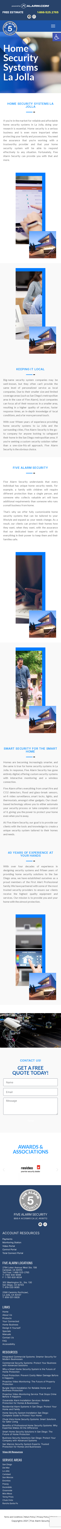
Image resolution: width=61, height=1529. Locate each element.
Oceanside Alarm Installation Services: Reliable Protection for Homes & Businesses (25, 1401)
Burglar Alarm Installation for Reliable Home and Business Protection (26, 1389)
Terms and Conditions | (14, 1517)
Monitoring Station (11, 1242)
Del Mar (6, 1468)
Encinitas (6, 1481)
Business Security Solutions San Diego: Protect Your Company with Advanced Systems (29, 1439)
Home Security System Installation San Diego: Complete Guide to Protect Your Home (25, 1414)
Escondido (7, 1487)
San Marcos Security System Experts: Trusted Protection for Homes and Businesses (25, 1445)
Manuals (6, 1334)
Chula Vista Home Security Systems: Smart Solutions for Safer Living (29, 1420)
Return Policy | (30, 1517)
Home (5, 1312)
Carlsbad (6, 1474)
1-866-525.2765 (48, 12)
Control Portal (9, 1249)
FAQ (4, 1341)
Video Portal (8, 1246)
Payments (7, 1239)
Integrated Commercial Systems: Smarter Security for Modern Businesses (29, 1358)
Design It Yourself (11, 1328)
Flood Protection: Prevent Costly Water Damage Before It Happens (30, 1376)
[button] (57, 37)
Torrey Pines (8, 1497)
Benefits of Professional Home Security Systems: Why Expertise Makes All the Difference (29, 1426)
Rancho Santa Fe (10, 1503)
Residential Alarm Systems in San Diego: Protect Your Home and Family (29, 1408)
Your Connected (10, 1321)
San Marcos (7, 1477)
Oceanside (7, 1490)
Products (7, 1318)
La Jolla (5, 1471)
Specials (6, 1331)
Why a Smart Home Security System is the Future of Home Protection (28, 1370)
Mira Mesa (7, 1494)
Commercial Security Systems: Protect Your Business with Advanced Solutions (29, 1364)
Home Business (10, 1324)
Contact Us (8, 1337)
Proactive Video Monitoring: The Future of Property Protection (28, 1382)
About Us (7, 1315)
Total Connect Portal (12, 1253)
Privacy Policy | (43, 1517)
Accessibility (8, 1344)
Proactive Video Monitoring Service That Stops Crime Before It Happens (29, 1395)
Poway (5, 1484)
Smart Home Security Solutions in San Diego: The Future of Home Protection (27, 1433)
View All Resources (12, 1452)
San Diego (7, 1464)
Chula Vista (7, 1500)
